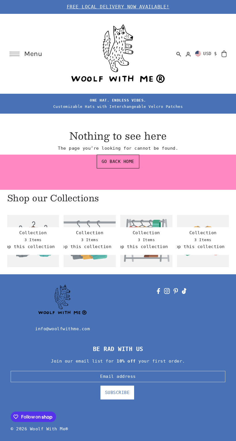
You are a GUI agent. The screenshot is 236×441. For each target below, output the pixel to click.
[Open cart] (224, 53)
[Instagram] (167, 291)
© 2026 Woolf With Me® (39, 428)
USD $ (210, 53)
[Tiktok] (184, 291)
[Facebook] (158, 291)
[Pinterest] (176, 291)
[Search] (178, 53)
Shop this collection (29, 247)
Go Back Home (118, 161)
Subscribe (117, 392)
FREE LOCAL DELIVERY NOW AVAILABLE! (118, 7)
